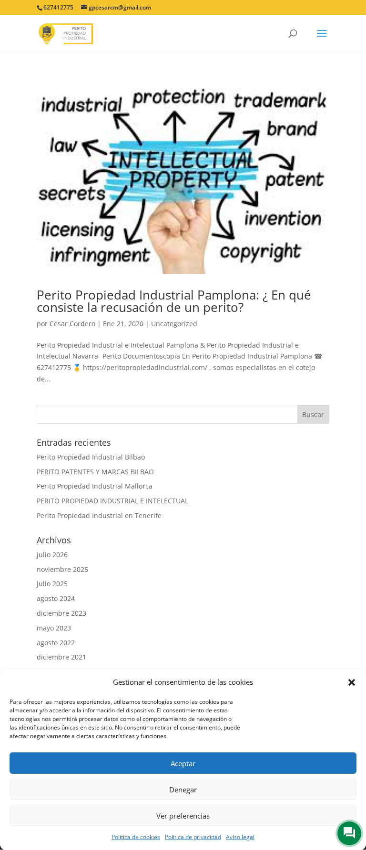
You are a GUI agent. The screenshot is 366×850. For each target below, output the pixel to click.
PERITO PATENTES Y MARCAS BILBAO (95, 471)
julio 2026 (52, 554)
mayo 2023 (54, 627)
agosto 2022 (56, 642)
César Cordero (72, 323)
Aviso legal (240, 837)
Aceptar (183, 763)
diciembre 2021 (61, 656)
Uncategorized (174, 323)
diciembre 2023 (61, 613)
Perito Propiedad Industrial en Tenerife (99, 515)
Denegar (183, 789)
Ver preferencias (183, 815)
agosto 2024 (56, 598)
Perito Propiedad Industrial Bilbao (91, 456)
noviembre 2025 (62, 569)
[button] (351, 682)
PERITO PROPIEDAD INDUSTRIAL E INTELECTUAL (112, 500)
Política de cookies (136, 837)
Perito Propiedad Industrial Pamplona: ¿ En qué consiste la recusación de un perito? (174, 301)
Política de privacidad (193, 837)
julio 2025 (52, 583)
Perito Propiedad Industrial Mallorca (94, 485)
